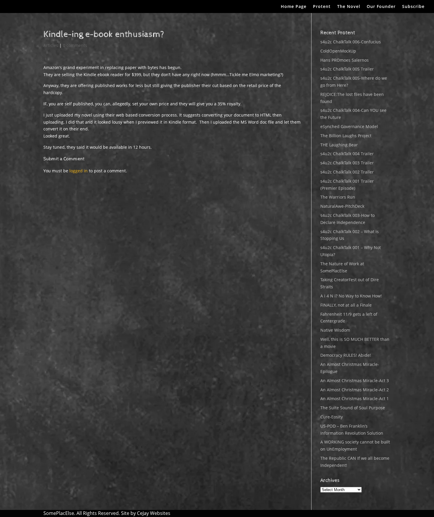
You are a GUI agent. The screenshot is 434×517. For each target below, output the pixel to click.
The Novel (348, 6)
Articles (50, 45)
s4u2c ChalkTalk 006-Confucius (350, 42)
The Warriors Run (337, 197)
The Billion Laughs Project (345, 135)
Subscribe (413, 6)
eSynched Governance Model (349, 126)
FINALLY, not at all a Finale (346, 305)
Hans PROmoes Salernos (344, 60)
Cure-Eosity (331, 417)
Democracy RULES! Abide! (345, 355)
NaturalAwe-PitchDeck (342, 206)
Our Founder (381, 6)
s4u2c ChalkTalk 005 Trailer (347, 69)
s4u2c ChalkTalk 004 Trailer (347, 153)
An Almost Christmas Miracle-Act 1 (354, 398)
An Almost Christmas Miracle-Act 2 (354, 389)
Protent (322, 6)
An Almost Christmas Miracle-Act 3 (354, 380)
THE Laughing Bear (339, 145)
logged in (78, 171)
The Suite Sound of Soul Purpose (352, 407)
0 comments (75, 45)
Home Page (293, 6)
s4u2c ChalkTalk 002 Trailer (347, 172)
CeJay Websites (153, 513)
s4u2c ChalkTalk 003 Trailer (347, 163)
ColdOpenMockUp (338, 51)
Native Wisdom (335, 330)
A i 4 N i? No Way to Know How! (351, 296)
